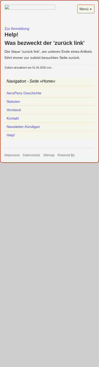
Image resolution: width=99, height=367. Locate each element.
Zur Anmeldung (17, 29)
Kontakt (13, 118)
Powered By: (66, 155)
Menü (84, 9)
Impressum (12, 155)
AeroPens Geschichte (24, 93)
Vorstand (14, 110)
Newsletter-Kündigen (23, 127)
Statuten (13, 101)
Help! (11, 135)
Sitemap (49, 155)
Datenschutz (31, 155)
